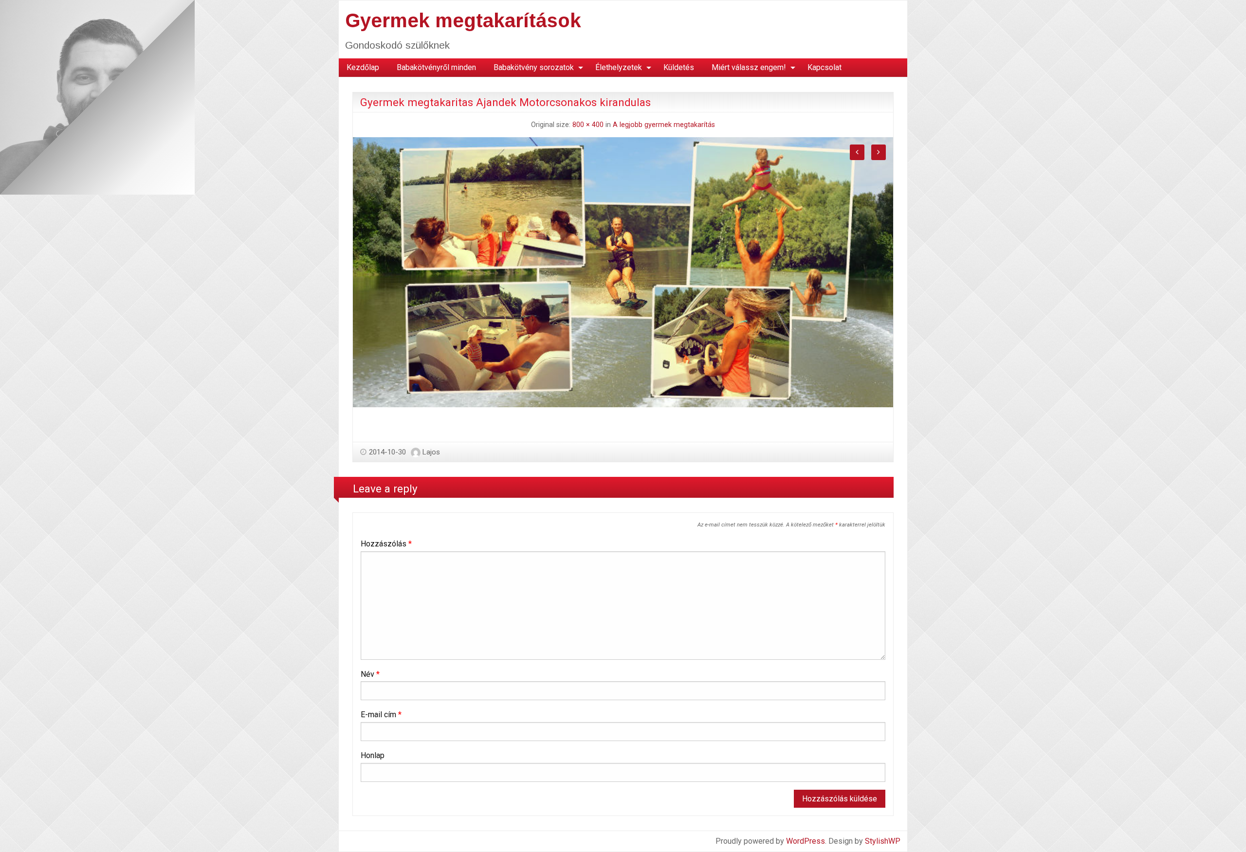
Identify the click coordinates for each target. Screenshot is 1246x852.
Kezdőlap (363, 67)
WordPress (805, 841)
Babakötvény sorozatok (534, 67)
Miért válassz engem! (749, 67)
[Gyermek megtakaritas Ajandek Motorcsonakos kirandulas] (623, 271)
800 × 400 (588, 125)
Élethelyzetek (618, 67)
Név (370, 674)
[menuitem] (363, 67)
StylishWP (882, 841)
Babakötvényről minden (436, 67)
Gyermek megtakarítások (463, 20)
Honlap (373, 755)
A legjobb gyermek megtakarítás (664, 125)
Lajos (431, 452)
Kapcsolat (824, 67)
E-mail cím (381, 714)
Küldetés (678, 67)
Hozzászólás (386, 543)
